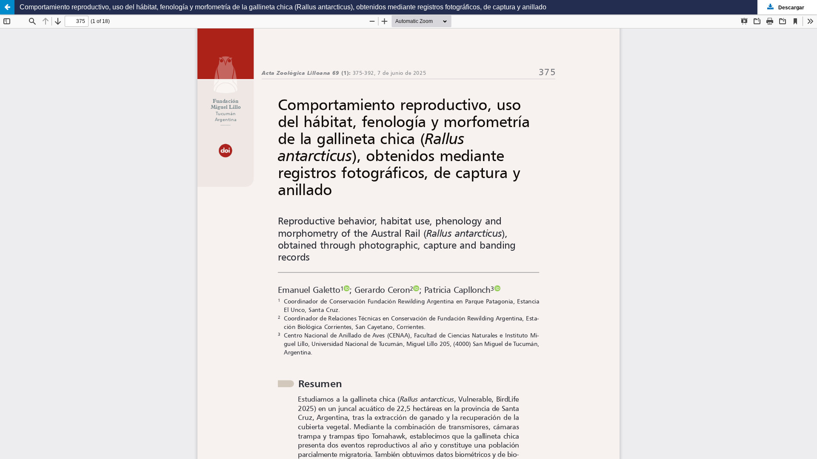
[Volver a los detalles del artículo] (7, 7)
